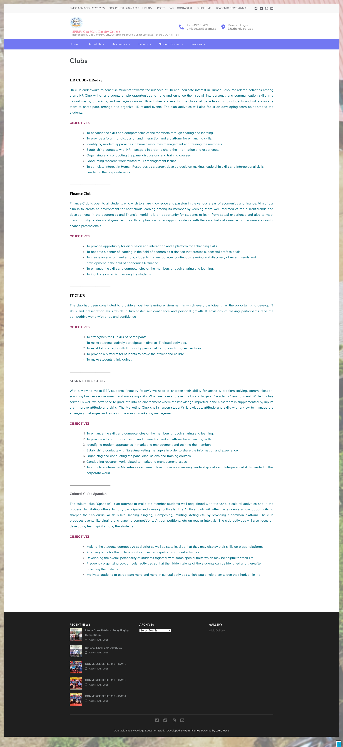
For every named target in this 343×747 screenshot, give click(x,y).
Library (147, 8)
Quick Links (204, 8)
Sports (160, 8)
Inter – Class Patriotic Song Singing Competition (107, 633)
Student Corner (169, 44)
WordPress (222, 730)
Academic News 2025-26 (232, 8)
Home (74, 44)
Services (196, 44)
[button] (338, 744)
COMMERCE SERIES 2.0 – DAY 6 (105, 664)
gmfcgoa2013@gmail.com (204, 28)
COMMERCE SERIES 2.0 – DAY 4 (105, 696)
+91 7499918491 (197, 25)
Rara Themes (192, 730)
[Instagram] (266, 9)
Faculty (143, 44)
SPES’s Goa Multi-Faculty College (96, 31)
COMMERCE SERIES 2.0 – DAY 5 (105, 680)
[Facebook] (256, 9)
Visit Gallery (217, 630)
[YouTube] (271, 9)
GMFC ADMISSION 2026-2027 (87, 8)
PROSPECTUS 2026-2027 (124, 8)
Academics (119, 44)
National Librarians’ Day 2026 (103, 647)
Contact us (185, 8)
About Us (95, 44)
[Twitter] (261, 9)
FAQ (171, 8)
